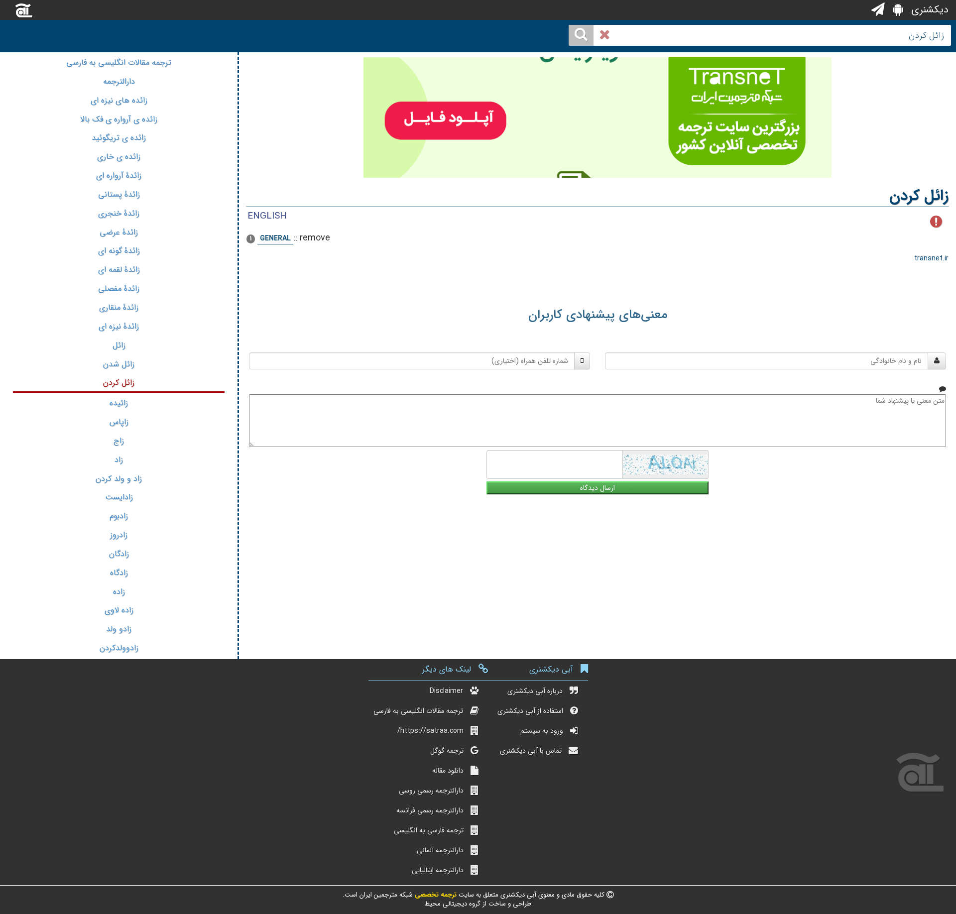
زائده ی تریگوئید (119, 137)
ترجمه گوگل (447, 750)
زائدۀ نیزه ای (119, 326)
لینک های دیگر (446, 669)
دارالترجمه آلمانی (440, 850)
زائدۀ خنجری (118, 213)
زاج (119, 441)
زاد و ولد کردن (119, 478)
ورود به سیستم (541, 730)
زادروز (118, 535)
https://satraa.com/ (430, 730)
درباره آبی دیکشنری (535, 691)
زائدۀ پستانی (119, 194)
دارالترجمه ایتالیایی (438, 870)
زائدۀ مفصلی (118, 288)
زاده (119, 591)
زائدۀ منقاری (118, 307)
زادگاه (119, 573)
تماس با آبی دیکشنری (531, 750)
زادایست (119, 497)
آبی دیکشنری (551, 669)
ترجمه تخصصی (435, 895)
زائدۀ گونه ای (119, 250)
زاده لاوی (119, 610)
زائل (119, 345)
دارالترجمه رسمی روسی (431, 790)
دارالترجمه (119, 81)
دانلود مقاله (448, 770)
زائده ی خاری (118, 156)
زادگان (119, 554)
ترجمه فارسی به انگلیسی (429, 830)
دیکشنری (928, 9)
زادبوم (119, 516)
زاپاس (119, 422)
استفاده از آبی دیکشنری (530, 710)
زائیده (119, 403)
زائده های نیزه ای (119, 100)
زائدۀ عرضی (119, 232)
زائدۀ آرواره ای (118, 175)
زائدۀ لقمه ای (119, 269)
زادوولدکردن (119, 648)
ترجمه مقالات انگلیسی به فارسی (118, 62)
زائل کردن (118, 382)
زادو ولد (118, 629)
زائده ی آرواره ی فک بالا (118, 119)
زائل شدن (118, 364)
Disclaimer (446, 691)
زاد (119, 460)
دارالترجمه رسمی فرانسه (430, 810)
